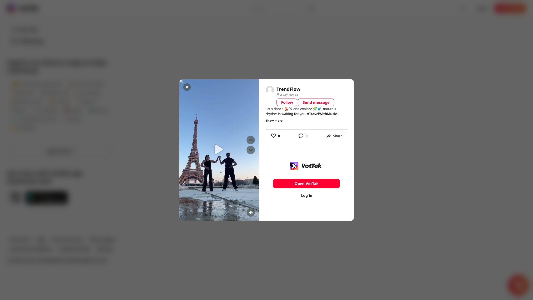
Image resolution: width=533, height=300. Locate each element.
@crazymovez (287, 94)
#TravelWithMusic (322, 113)
